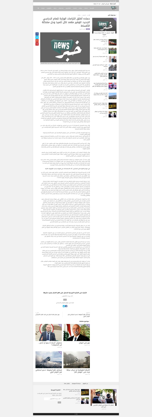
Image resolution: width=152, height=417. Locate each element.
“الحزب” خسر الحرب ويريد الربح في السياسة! (100, 65)
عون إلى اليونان (105, 4)
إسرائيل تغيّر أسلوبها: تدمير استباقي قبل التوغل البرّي (79, 315)
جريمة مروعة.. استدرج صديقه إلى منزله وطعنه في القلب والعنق (100, 104)
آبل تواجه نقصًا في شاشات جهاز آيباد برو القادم (100, 40)
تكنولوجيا (49, 8)
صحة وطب (61, 8)
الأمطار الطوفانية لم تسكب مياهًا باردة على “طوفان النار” (78, 371)
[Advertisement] (65, 280)
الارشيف (84, 15)
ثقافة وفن (68, 8)
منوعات (43, 8)
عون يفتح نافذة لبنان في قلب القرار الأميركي (47, 314)
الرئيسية (92, 8)
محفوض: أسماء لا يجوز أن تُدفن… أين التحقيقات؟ (50, 343)
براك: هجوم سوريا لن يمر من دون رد (100, 57)
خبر (88, 15)
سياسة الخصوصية (76, 383)
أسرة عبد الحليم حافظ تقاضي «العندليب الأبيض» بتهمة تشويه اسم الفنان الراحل (100, 74)
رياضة (55, 8)
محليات (86, 8)
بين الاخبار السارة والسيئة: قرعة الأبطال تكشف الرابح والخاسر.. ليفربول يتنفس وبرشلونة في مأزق (99, 84)
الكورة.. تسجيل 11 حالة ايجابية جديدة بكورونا (104, 34)
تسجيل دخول (112, 1)
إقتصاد (74, 8)
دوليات (80, 8)
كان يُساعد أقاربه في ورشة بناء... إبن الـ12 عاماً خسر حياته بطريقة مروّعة (100, 94)
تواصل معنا (67, 383)
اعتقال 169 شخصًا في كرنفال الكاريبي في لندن (101, 112)
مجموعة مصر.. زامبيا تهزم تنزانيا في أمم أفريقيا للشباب (100, 48)
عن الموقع (85, 383)
